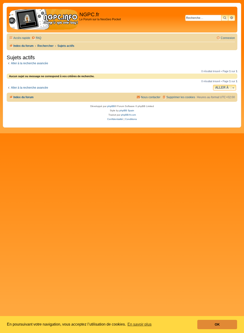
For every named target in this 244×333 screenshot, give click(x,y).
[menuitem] (36, 38)
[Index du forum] (43, 19)
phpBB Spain (126, 110)
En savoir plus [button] (139, 324)
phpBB (111, 106)
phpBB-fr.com (128, 114)
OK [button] (217, 324)
